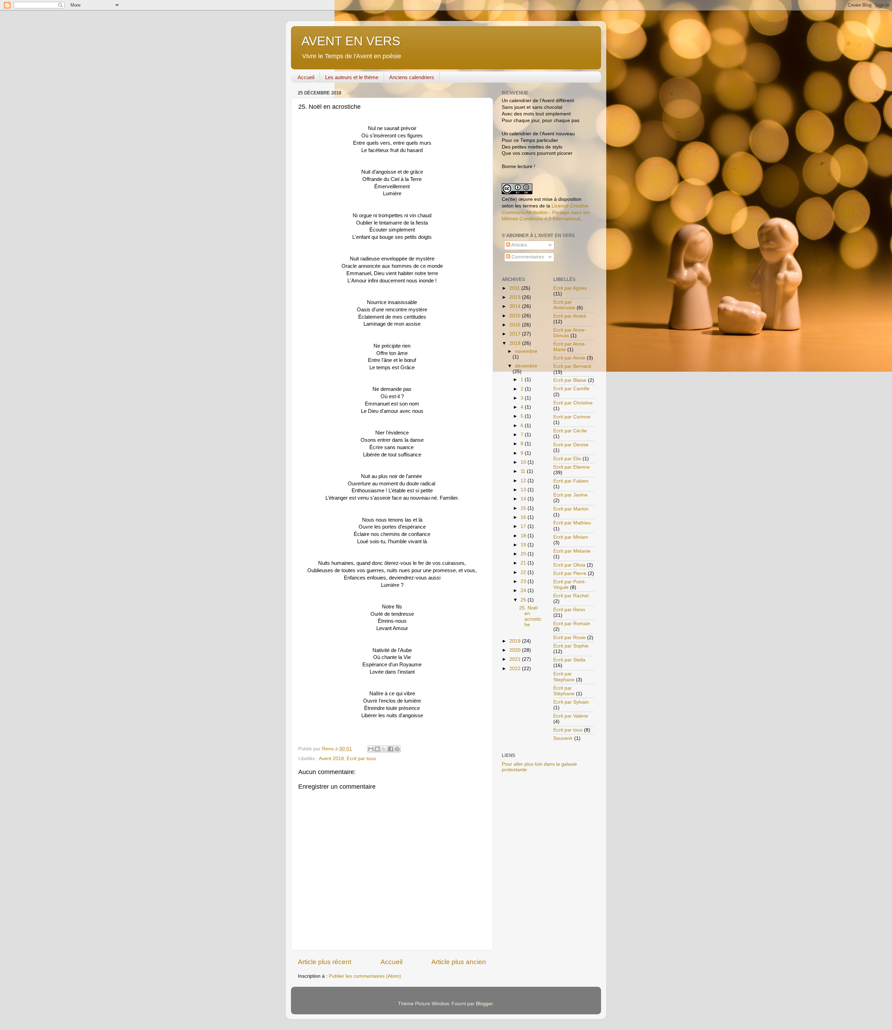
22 (524, 572)
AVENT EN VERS (350, 41)
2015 (515, 315)
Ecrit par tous (361, 758)
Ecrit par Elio (567, 458)
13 (524, 489)
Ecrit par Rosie (569, 637)
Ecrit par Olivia (569, 565)
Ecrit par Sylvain (571, 702)
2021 (515, 659)
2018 (515, 343)
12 (524, 480)
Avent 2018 (331, 758)
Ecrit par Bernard (572, 366)
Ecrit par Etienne (571, 467)
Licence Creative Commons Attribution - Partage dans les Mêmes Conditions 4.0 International (546, 212)
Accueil (306, 77)
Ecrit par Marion (571, 509)
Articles (518, 245)
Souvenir (563, 738)
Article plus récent (324, 961)
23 (524, 581)
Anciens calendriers (411, 77)
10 (524, 462)
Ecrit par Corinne (572, 416)
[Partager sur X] (383, 748)
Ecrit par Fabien (571, 481)
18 (524, 535)
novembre (526, 351)
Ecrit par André (569, 316)
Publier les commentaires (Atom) (365, 976)
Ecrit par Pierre (569, 573)
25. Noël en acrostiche (530, 616)
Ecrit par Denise (571, 444)
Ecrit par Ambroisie (564, 305)
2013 (515, 297)
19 (524, 544)
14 (524, 498)
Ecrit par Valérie (570, 716)
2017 (515, 333)
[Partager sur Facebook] (390, 748)
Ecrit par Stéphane (564, 691)
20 (524, 553)
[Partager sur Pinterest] (397, 748)
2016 (515, 324)
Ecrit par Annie (569, 358)
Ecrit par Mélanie (572, 551)
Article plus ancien (458, 961)
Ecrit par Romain (571, 623)
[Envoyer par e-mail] (370, 748)
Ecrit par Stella (569, 659)
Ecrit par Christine (573, 403)
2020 (515, 650)
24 (524, 590)
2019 (515, 641)
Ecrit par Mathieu (572, 522)
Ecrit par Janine (570, 495)
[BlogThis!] (377, 748)
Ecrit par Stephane (564, 676)
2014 (515, 306)
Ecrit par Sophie (571, 646)
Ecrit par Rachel (571, 595)
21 (524, 563)
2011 (515, 288)
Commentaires (527, 256)
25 (524, 600)
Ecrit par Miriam (570, 537)
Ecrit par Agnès (570, 288)
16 (524, 517)
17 (524, 526)
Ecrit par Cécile (570, 430)
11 (524, 471)
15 (524, 508)
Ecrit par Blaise (569, 380)
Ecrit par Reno (569, 609)
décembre (526, 366)
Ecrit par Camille (571, 388)
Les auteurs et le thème (351, 77)
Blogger (484, 1003)
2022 (515, 668)
